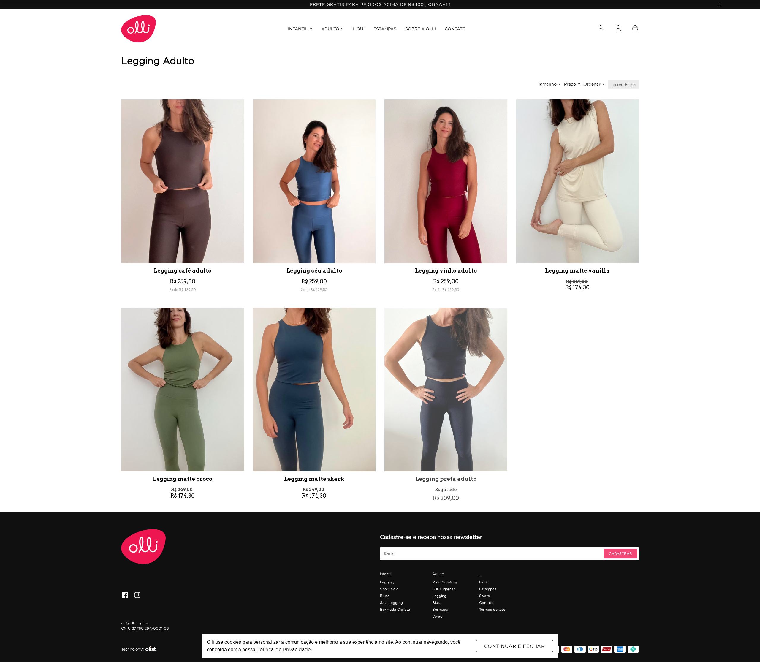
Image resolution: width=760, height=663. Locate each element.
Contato (486, 603)
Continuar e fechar (514, 646)
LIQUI (359, 28)
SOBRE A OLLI (420, 28)
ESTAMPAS (384, 28)
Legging (387, 582)
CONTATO (455, 28)
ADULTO (330, 28)
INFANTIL (298, 28)
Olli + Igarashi (444, 589)
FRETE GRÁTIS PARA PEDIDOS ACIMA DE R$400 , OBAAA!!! (380, 4)
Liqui (483, 582)
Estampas (487, 589)
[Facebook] (125, 595)
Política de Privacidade (283, 649)
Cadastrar (620, 554)
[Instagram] (137, 595)
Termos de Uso (492, 609)
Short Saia (389, 589)
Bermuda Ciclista (395, 609)
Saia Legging (391, 603)
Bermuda (440, 609)
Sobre (484, 596)
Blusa (385, 596)
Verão (437, 616)
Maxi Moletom (444, 582)
